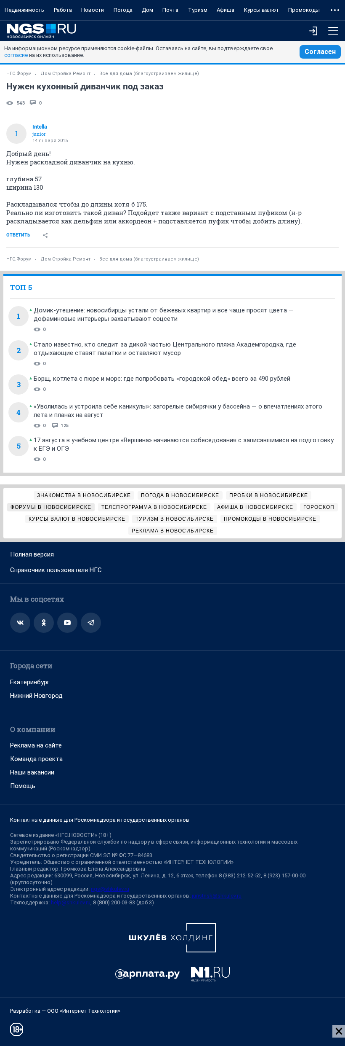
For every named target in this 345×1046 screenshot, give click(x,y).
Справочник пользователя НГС (56, 570)
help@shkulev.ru (70, 902)
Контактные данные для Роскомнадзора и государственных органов (99, 820)
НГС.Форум (19, 73)
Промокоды (304, 10)
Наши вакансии (32, 772)
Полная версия (32, 554)
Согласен (320, 52)
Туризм (197, 10)
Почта (170, 10)
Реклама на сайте (36, 745)
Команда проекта (36, 759)
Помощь (22, 786)
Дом (147, 10)
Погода (123, 10)
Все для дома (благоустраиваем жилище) (149, 73)
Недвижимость (24, 10)
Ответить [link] (18, 235)
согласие (16, 55)
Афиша (225, 10)
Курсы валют (261, 10)
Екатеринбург (30, 682)
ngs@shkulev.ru (110, 889)
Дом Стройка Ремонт (65, 73)
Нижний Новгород (36, 695)
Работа (63, 10)
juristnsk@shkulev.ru (217, 896)
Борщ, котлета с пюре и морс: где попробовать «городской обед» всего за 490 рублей (162, 378)
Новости (92, 10)
